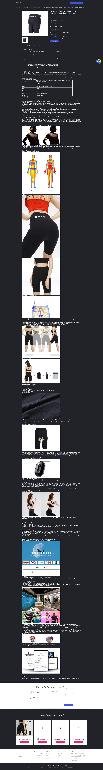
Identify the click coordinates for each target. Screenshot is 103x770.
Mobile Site (66, 765)
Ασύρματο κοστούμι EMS (37, 755)
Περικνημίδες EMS (36, 757)
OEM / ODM (60, 753)
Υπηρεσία (47, 755)
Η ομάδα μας (48, 757)
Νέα (71, 3)
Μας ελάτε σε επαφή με (65, 3)
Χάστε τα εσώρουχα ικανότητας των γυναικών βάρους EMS (69, 678)
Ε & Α (59, 755)
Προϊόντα (33, 3)
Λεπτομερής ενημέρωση (27, 46)
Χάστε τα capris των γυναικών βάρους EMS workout (49, 678)
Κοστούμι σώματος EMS (37, 758)
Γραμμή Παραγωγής (62, 757)
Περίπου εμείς (39, 3)
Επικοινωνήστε (54, 41)
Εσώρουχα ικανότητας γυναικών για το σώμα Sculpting (31, 678)
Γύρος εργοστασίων (47, 3)
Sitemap (47, 765)
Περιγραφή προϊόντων (39, 46)
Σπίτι (29, 3)
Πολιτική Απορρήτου (56, 765)
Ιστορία (47, 753)
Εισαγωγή (48, 758)
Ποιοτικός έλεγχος (55, 3)
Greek (85, 3)
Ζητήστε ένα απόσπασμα (76, 3)
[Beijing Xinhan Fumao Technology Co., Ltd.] (31, 698)
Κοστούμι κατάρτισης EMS (38, 753)
